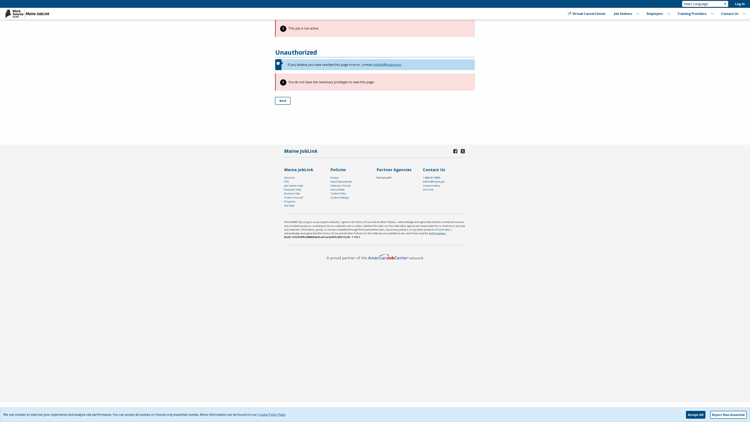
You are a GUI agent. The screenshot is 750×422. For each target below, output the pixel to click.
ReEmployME (384, 177)
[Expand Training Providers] (712, 14)
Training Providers (691, 14)
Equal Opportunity (341, 181)
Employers (655, 14)
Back (282, 101)
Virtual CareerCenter (589, 14)
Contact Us (729, 14)
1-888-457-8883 (431, 177)
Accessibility (337, 189)
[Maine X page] (463, 151)
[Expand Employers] (669, 14)
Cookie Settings (339, 197)
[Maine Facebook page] (455, 151)
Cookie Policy (338, 193)
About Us (289, 177)
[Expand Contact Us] (744, 14)
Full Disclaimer (437, 233)
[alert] (375, 28)
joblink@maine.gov (387, 65)
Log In (740, 4)
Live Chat (428, 189)
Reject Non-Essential (728, 415)
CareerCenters (431, 185)
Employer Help (292, 189)
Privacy (334, 177)
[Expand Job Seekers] (638, 14)
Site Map (289, 205)
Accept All (696, 415)
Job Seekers (623, 14)
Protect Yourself (293, 197)
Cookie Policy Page (271, 414)
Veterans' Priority (340, 185)
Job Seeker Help (293, 185)
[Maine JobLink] (27, 14)
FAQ (286, 181)
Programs (290, 201)
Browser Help (292, 193)
